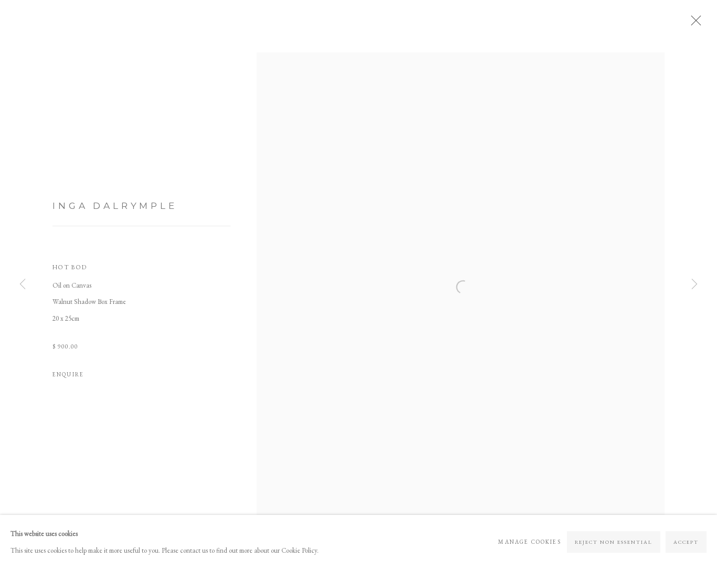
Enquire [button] (68, 374)
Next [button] (694, 285)
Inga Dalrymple (114, 205)
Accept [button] (686, 542)
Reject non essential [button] (614, 542)
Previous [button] (22, 285)
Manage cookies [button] (529, 541)
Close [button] (693, 23)
